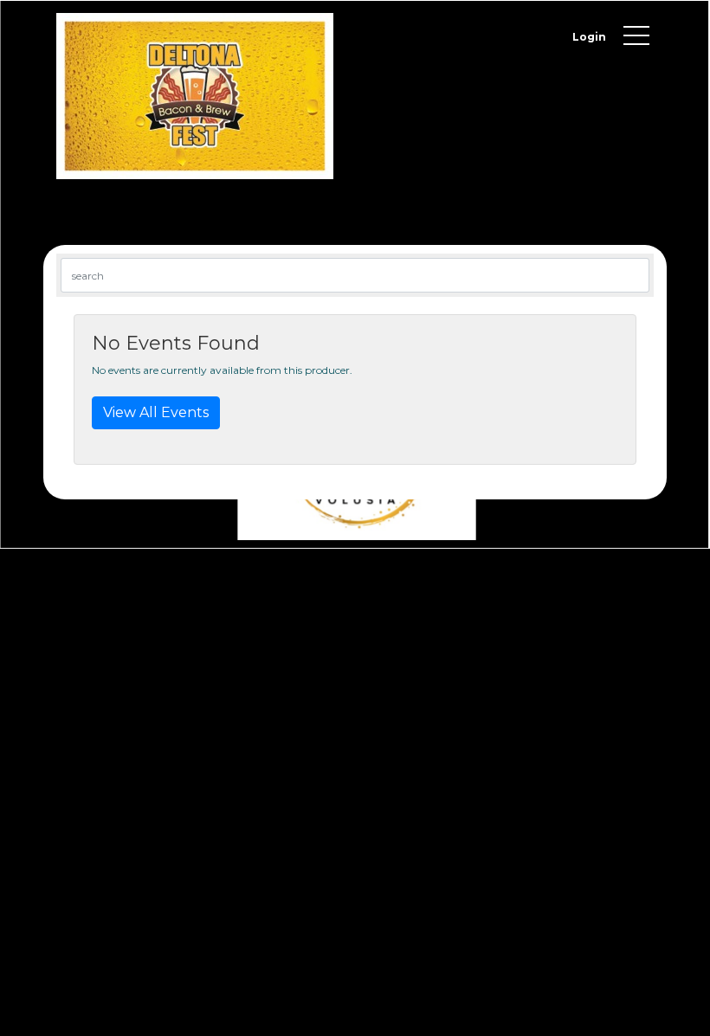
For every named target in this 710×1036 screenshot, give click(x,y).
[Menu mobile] (636, 39)
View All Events (156, 412)
